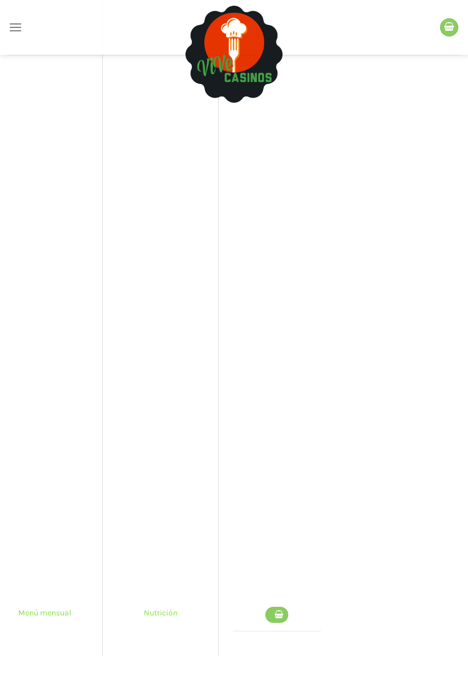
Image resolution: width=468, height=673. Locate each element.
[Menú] (15, 27)
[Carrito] (449, 27)
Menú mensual (44, 613)
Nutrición (160, 613)
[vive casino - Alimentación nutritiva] (234, 54)
